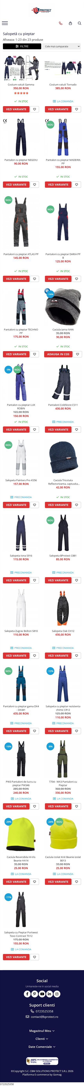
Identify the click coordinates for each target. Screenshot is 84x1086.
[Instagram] (57, 994)
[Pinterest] (34, 994)
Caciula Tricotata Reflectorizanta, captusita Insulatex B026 (63, 481)
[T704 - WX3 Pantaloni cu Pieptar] (63, 759)
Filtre (24, 46)
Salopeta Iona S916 (21, 555)
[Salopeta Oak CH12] (63, 608)
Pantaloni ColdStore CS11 (63, 405)
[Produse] (5, 24)
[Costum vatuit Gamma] (21, 68)
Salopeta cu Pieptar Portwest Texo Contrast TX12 (21, 934)
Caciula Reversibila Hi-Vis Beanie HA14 (21, 858)
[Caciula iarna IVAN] (63, 307)
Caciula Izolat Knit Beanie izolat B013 (63, 858)
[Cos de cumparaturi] (70, 23)
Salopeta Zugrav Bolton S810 (21, 631)
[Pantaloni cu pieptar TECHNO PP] (21, 307)
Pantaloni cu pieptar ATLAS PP (21, 254)
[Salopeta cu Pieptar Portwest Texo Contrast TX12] (21, 910)
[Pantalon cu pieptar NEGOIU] (21, 137)
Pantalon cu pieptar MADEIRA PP (63, 161)
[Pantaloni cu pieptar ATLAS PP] (21, 222)
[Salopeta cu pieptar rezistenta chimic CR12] (63, 684)
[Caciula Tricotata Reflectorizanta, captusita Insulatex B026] (63, 458)
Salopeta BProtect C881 (63, 555)
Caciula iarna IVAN (63, 329)
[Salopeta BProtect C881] (63, 533)
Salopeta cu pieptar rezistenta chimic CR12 (63, 708)
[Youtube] (42, 994)
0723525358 (44, 1011)
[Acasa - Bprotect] (42, 10)
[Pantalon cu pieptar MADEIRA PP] (63, 137)
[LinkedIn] (49, 994)
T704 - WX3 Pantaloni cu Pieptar (63, 783)
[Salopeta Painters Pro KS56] (21, 458)
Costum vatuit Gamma (21, 84)
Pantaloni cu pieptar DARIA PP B (63, 255)
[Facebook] (27, 994)
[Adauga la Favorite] (34, 109)
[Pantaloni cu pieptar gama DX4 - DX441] (21, 684)
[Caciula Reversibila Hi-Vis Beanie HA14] (21, 834)
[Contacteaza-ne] (60, 23)
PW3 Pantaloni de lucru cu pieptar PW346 (21, 783)
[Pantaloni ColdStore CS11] (63, 382)
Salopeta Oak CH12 (63, 631)
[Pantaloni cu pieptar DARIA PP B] (63, 222)
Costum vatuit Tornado (63, 84)
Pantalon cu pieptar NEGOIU (21, 160)
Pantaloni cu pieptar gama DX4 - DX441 (21, 708)
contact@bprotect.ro (44, 1017)
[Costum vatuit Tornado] (63, 68)
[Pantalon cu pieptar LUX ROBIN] (21, 382)
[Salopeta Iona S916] (21, 533)
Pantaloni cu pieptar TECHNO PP (21, 331)
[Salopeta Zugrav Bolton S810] (21, 608)
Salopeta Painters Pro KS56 (21, 480)
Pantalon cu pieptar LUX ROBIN (21, 406)
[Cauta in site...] (79, 23)
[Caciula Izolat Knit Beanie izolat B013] (63, 834)
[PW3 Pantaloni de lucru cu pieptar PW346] (21, 759)
